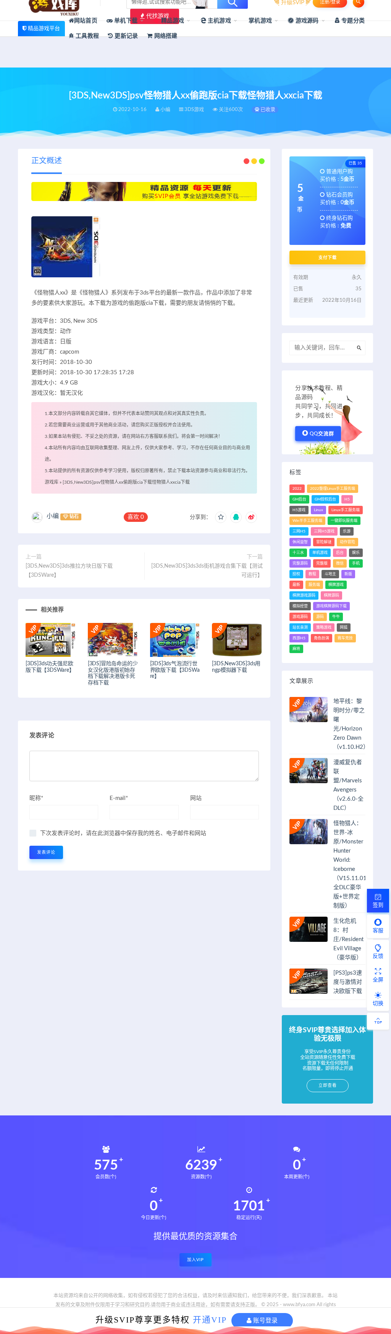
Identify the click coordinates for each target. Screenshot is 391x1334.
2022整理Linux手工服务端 (332, 489)
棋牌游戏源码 (303, 595)
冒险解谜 (323, 542)
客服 (378, 930)
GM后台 (299, 499)
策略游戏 (323, 627)
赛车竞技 (345, 638)
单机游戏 (320, 553)
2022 (297, 489)
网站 (196, 798)
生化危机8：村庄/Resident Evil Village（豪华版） (348, 939)
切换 (378, 1003)
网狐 (343, 627)
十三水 (298, 553)
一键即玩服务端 (344, 521)
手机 (356, 563)
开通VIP (210, 1319)
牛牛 (336, 617)
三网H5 (298, 531)
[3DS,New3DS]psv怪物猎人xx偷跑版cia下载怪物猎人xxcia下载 (126, 482)
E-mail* (119, 798)
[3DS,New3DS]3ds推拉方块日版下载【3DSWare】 (69, 570)
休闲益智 (300, 542)
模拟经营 (300, 606)
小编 (53, 516)
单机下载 (125, 21)
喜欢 (136, 517)
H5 (347, 499)
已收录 (267, 109)
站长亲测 (300, 627)
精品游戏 (171, 21)
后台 (340, 553)
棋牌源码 (331, 595)
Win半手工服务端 (307, 521)
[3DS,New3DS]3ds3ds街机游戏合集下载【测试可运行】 (207, 570)
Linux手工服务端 (345, 510)
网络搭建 (164, 36)
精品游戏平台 (44, 28)
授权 (296, 574)
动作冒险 (347, 542)
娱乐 (356, 553)
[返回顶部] (378, 1021)
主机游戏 (218, 21)
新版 (348, 574)
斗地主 (330, 574)
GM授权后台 (325, 499)
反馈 (378, 956)
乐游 (347, 531)
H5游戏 (298, 510)
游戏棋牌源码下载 (331, 606)
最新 (296, 585)
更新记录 (125, 36)
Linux (318, 510)
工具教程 (86, 36)
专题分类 (352, 21)
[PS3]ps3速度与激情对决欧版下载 (347, 982)
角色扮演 (321, 638)
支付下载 (327, 257)
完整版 (322, 563)
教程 (312, 574)
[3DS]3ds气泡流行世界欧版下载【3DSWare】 (175, 670)
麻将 (296, 649)
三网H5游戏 (324, 531)
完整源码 (300, 563)
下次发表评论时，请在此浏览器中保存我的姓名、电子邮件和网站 (123, 833)
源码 (320, 617)
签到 (378, 905)
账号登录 (265, 1320)
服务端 (314, 585)
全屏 (378, 980)
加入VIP (195, 1260)
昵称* (36, 798)
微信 (340, 563)
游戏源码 (306, 21)
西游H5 (298, 638)
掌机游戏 (259, 21)
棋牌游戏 (336, 585)
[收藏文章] (220, 517)
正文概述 (46, 161)
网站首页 (85, 21)
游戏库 (51, 482)
